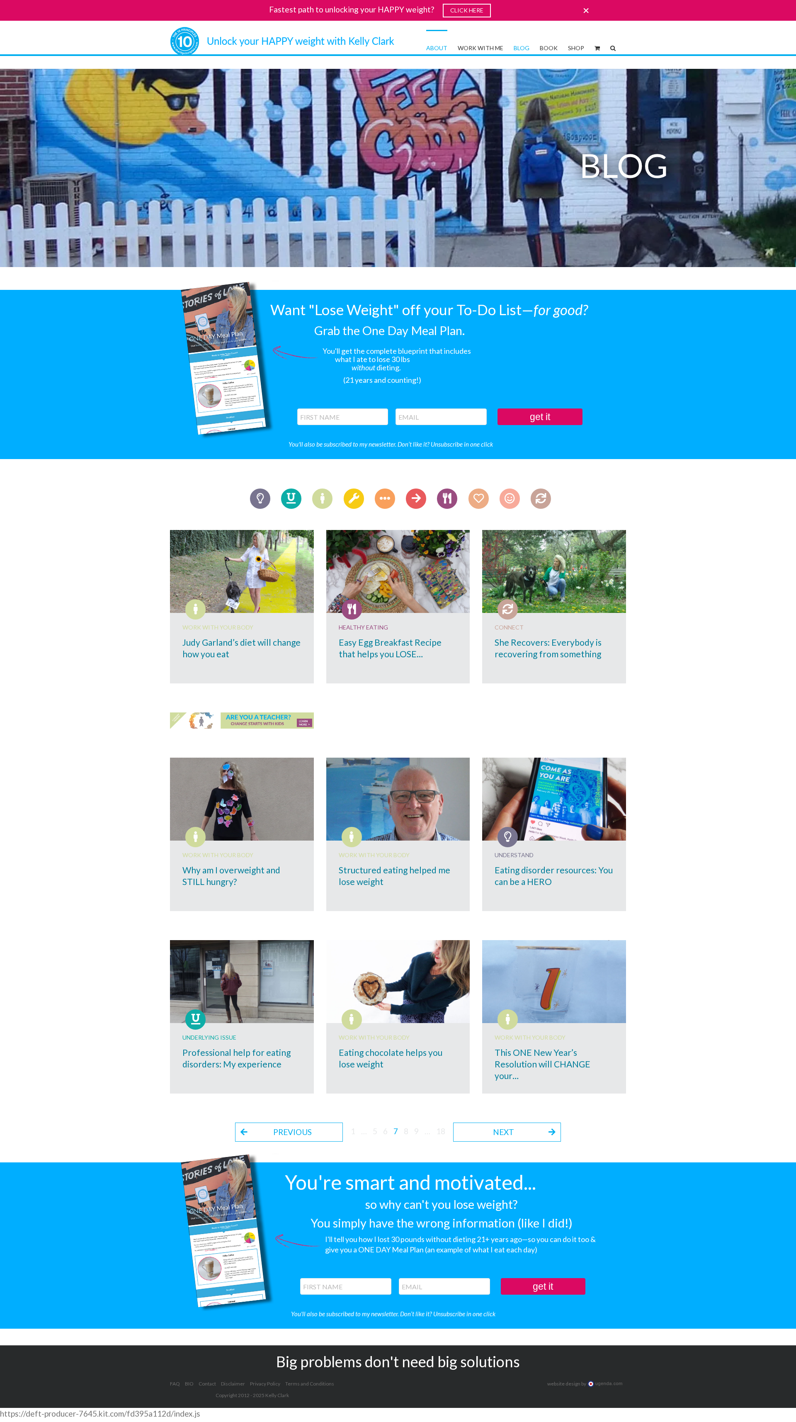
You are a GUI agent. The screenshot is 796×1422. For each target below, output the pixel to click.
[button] (613, 47)
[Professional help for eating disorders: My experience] (242, 981)
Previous (292, 1132)
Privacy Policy (265, 1384)
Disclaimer (233, 1384)
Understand (514, 854)
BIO (189, 1384)
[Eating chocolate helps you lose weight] (398, 981)
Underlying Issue (209, 1037)
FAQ (175, 1384)
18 (440, 1131)
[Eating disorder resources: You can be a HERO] (554, 799)
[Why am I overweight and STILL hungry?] (242, 799)
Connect (509, 627)
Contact (207, 1384)
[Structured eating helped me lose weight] (398, 799)
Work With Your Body (217, 627)
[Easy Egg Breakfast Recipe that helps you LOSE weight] (398, 571)
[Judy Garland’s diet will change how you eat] (242, 571)
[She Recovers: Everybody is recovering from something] (554, 571)
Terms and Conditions (309, 1384)
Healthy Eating (363, 627)
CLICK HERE (466, 10)
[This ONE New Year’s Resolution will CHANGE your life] (554, 981)
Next (503, 1132)
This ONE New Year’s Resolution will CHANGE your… (542, 1064)
